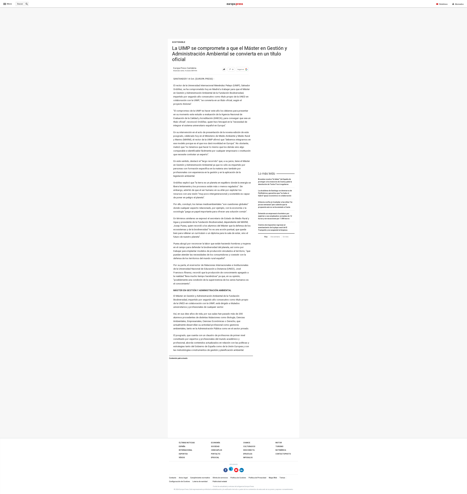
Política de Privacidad (257, 477)
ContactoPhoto (283, 454)
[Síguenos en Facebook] (225, 471)
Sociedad (215, 446)
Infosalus (248, 457)
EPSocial (215, 457)
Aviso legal (183, 477)
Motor (278, 442)
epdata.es (247, 454)
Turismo (279, 446)
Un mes (285, 237)
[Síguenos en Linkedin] (241, 471)
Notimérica (280, 450)
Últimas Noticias (187, 442)
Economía (215, 442)
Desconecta (249, 450)
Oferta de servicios (220, 477)
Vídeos (182, 457)
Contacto (172, 477)
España (182, 446)
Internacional (185, 450)
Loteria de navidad (200, 481)
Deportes (183, 454)
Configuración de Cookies (179, 481)
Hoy (265, 237)
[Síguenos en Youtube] (236, 471)
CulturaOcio (249, 446)
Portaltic (215, 454)
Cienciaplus (216, 450)
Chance (246, 442)
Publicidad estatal (220, 481)
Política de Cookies (238, 477)
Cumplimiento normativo (200, 477)
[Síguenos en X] (230, 471)
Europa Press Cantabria (184, 68)
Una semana (275, 237)
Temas (282, 477)
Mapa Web (273, 477)
